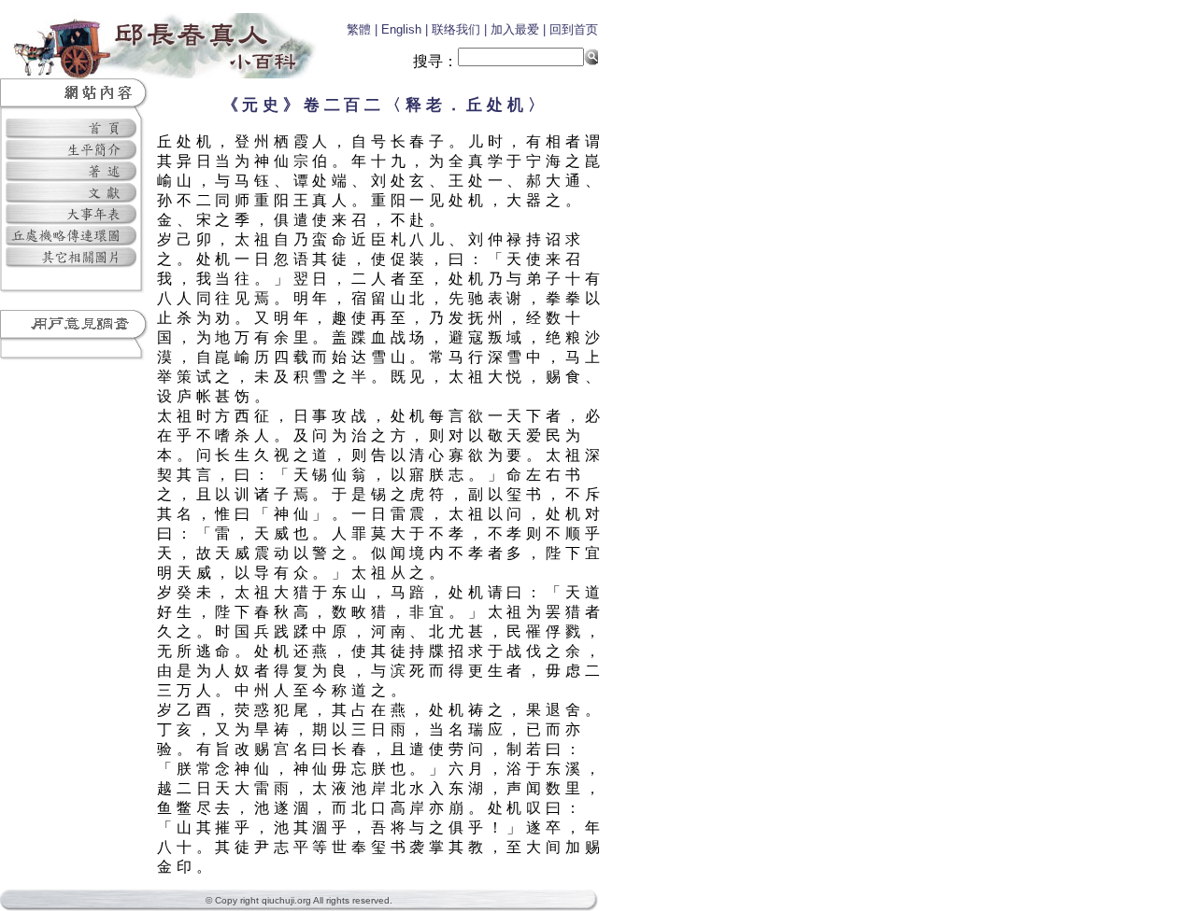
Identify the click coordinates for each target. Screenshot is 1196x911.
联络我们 (456, 29)
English (401, 29)
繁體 (359, 29)
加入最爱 (515, 29)
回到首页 (573, 29)
